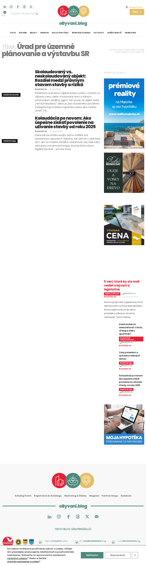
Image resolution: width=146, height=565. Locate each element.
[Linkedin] (4, 7)
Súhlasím (92, 555)
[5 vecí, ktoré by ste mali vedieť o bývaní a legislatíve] (124, 267)
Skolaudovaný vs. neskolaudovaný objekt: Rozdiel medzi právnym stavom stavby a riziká (60, 78)
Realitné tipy (10, 141)
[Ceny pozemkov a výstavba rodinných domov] (110, 355)
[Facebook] (18, 7)
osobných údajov (17, 558)
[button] (25, 13)
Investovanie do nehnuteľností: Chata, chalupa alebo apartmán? (131, 329)
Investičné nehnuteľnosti (127, 339)
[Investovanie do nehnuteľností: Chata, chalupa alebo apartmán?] (110, 327)
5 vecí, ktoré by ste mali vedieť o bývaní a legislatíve (121, 285)
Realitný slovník (11, 94)
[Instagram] (11, 7)
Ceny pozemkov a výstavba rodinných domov (129, 355)
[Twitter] (31, 7)
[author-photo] (129, 293)
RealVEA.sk (41, 89)
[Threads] (24, 7)
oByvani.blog (73, 23)
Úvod (112, 49)
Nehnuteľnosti (112, 293)
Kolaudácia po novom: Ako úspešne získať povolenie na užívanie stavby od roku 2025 (65, 122)
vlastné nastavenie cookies (23, 561)
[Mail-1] (96, 517)
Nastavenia (117, 555)
